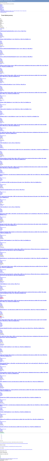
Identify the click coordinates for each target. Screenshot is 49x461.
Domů (1, 11)
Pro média (18, 449)
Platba (11, 446)
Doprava (4, 446)
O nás (4, 449)
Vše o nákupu (1, 446)
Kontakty (3, 449)
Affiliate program (22, 449)
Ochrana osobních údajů (8, 458)
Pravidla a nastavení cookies (14, 458)
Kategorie (3, 11)
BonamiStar (30, 449)
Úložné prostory (12, 11)
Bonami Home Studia (14, 446)
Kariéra (12, 449)
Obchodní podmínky (2, 458)
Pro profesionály (15, 449)
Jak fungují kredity (19, 446)
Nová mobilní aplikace (26, 449)
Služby (1, 449)
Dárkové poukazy (9, 449)
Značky (6, 449)
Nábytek (5, 11)
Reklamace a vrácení (7, 446)
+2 (0, 99)
